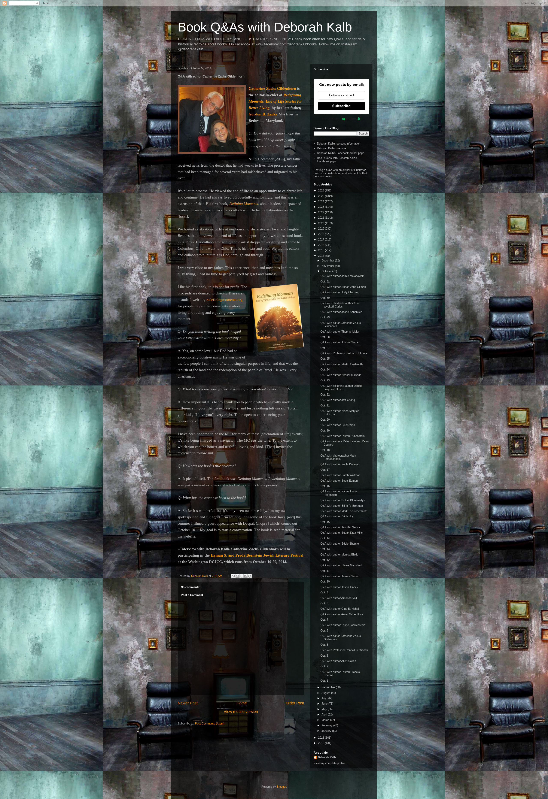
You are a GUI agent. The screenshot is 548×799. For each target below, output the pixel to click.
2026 (321, 190)
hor (291, 88)
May (325, 709)
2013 (321, 737)
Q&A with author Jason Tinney (339, 587)
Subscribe (341, 106)
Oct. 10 (325, 581)
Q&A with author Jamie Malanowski (342, 276)
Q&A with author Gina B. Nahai (339, 608)
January (327, 730)
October (327, 271)
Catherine (257, 88)
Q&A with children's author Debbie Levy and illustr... (341, 387)
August (326, 692)
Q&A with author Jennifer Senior (340, 527)
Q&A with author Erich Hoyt (337, 516)
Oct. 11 (324, 570)
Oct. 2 (324, 666)
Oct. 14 (325, 538)
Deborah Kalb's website (331, 148)
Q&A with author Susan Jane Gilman (343, 286)
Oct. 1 (324, 680)
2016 (321, 244)
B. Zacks (269, 114)
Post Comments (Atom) (209, 723)
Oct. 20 (325, 419)
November (328, 265)
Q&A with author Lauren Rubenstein (342, 436)
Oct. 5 (324, 644)
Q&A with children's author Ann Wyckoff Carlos (339, 305)
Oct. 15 (325, 522)
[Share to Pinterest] (249, 576)
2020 (321, 223)
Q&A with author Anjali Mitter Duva (341, 614)
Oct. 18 (325, 450)
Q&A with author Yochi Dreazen (339, 464)
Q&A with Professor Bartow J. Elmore (343, 353)
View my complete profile (329, 763)
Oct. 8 (324, 603)
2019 (321, 228)
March (326, 719)
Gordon (255, 114)
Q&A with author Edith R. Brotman (341, 505)
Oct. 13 (325, 549)
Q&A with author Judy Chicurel (339, 292)
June (325, 703)
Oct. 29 (325, 317)
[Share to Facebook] (245, 576)
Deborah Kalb (327, 757)
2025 (321, 196)
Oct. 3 (324, 655)
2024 (321, 201)
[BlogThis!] (237, 576)
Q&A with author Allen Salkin (338, 661)
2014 (321, 255)
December (328, 260)
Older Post (295, 703)
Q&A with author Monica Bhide (339, 554)
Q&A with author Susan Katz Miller (341, 532)
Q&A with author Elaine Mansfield (341, 565)
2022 (321, 212)
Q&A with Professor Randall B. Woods (344, 650)
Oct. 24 (325, 369)
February (327, 725)
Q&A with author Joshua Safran (339, 342)
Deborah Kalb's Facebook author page (340, 153)
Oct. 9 (324, 592)
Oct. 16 (325, 486)
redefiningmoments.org (224, 299)
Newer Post (188, 703)
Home (242, 703)
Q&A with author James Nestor (339, 576)
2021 (321, 217)
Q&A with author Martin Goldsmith (341, 364)
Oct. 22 (325, 394)
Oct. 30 (325, 297)
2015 (321, 250)
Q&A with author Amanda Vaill (338, 598)
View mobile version (241, 711)
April (325, 714)
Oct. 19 (325, 430)
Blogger (281, 786)
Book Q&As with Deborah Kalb (265, 27)
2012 (321, 743)
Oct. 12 (325, 560)
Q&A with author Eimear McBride (340, 374)
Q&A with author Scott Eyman (339, 480)
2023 (321, 206)
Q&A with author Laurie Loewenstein (342, 625)
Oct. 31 (325, 281)
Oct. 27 (325, 347)
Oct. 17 (325, 469)
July (325, 698)
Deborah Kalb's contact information (338, 143)
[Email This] (233, 576)
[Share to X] (241, 576)
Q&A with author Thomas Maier (339, 331)
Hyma (216, 555)
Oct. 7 (324, 619)
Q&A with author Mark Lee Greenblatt (343, 511)
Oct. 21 (325, 405)
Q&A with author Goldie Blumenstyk (342, 500)
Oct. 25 (325, 358)
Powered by (331, 119)
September (329, 687)
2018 (321, 234)
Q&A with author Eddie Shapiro (339, 543)
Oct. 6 (324, 630)
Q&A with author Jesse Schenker (341, 312)
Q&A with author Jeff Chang (337, 400)
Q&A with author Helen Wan (337, 425)
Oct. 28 (325, 337)
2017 (321, 239)
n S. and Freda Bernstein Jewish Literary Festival (262, 555)
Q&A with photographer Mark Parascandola (338, 457)
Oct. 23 (325, 380)
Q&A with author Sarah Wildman (340, 475)
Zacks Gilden (277, 88)
